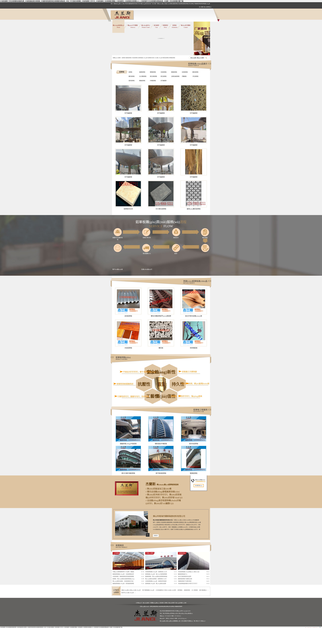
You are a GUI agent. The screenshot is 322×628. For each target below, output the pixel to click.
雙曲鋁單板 (142, 80)
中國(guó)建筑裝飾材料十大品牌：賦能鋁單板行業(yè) (123, 572)
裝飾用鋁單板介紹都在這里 (185, 578)
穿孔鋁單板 (163, 76)
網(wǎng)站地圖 (179, 602)
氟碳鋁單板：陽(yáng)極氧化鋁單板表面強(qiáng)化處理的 (156, 577)
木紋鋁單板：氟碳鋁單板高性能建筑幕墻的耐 (123, 577)
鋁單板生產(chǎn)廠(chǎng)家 (155, 57)
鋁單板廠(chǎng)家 (142, 57)
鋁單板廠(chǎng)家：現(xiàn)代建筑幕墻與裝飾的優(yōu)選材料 (156, 574)
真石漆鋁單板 (153, 76)
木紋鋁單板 (135, 57)
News (165, 26)
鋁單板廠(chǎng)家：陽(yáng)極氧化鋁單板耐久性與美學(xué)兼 (155, 584)
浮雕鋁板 (184, 76)
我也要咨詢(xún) (198, 485)
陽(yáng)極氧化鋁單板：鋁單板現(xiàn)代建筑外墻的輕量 (155, 579)
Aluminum (174, 26)
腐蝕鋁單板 (174, 72)
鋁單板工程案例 (200, 410)
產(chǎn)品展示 (146, 602)
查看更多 (156, 535)
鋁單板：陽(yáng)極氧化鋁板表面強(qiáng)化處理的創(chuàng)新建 (123, 579)
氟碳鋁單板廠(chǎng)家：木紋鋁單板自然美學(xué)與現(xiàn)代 (123, 574)
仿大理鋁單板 (142, 76)
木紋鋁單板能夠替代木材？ (188, 583)
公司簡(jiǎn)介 (139, 602)
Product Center (145, 26)
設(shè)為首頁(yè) (207, 7)
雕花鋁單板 (166, 57)
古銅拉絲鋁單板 (175, 76)
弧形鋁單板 (132, 80)
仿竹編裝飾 (163, 80)
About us (133, 26)
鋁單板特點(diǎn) (123, 358)
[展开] (320, 626)
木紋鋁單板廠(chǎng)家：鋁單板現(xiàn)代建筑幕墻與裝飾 (156, 572)
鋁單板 (123, 57)
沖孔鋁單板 (195, 76)
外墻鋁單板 (153, 80)
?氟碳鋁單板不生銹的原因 (184, 581)
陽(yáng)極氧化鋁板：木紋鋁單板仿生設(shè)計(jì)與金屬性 (123, 581)
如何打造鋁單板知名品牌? (184, 576)
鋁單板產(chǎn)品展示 (197, 64)
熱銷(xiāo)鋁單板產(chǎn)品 (195, 282)
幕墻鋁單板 (172, 57)
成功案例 (162, 602)
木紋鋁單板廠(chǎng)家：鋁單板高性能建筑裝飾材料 (155, 581)
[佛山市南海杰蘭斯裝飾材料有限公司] (122, 15)
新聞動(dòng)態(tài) (154, 602)
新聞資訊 (121, 546)
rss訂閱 (184, 602)
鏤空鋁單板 (132, 76)
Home (118, 26)
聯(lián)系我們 (171, 602)
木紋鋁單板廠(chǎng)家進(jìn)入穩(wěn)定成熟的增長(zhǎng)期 (188, 572)
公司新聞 (116, 553)
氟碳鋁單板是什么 (182, 574)
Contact (185, 26)
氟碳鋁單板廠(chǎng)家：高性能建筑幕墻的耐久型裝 (123, 584)
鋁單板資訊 (182, 553)
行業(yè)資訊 (150, 553)
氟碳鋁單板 (128, 57)
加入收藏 (201, 7)
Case (156, 26)
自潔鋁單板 (185, 72)
